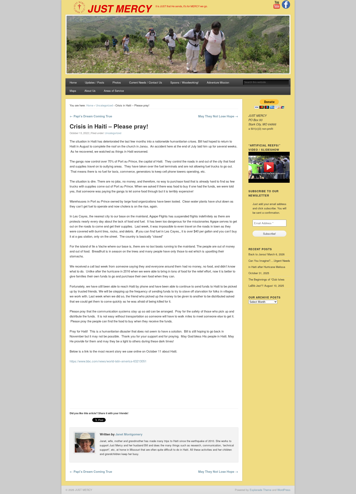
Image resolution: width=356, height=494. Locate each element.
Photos (116, 82)
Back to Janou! (257, 254)
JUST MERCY (119, 8)
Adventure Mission (218, 82)
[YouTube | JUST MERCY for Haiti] (276, 8)
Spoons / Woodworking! (184, 82)
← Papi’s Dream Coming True (91, 116)
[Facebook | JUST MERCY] (286, 7)
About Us (90, 91)
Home (73, 82)
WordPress (283, 490)
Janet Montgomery (128, 434)
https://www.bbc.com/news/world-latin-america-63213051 (108, 361)
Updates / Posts (94, 82)
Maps (73, 91)
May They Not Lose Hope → (218, 116)
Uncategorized (104, 105)
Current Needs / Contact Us (145, 82)
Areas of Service (114, 91)
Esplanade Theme (260, 490)
